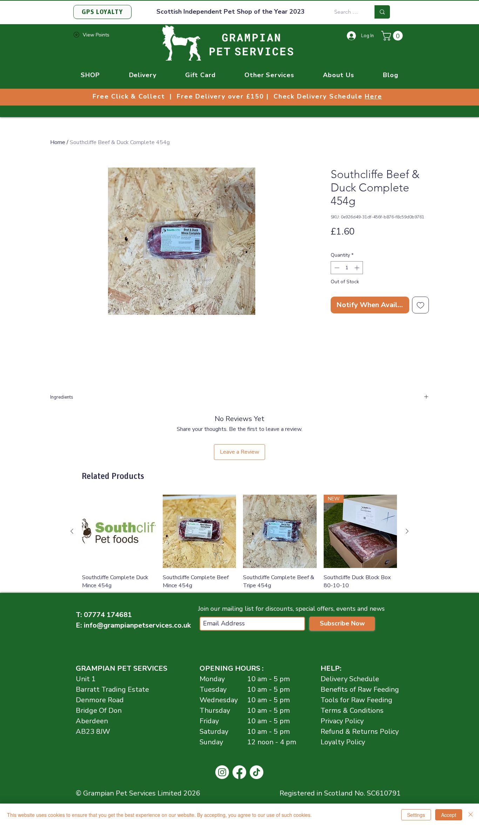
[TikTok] (256, 772)
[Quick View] (119, 531)
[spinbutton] (346, 268)
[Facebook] (239, 772)
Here (373, 96)
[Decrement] (336, 268)
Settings (416, 814)
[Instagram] (222, 772)
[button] (393, 36)
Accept (448, 814)
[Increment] (357, 268)
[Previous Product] (72, 531)
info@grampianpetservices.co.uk (137, 625)
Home (57, 142)
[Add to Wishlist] (420, 305)
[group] (239, 547)
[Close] (470, 814)
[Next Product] (407, 531)
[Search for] (382, 12)
